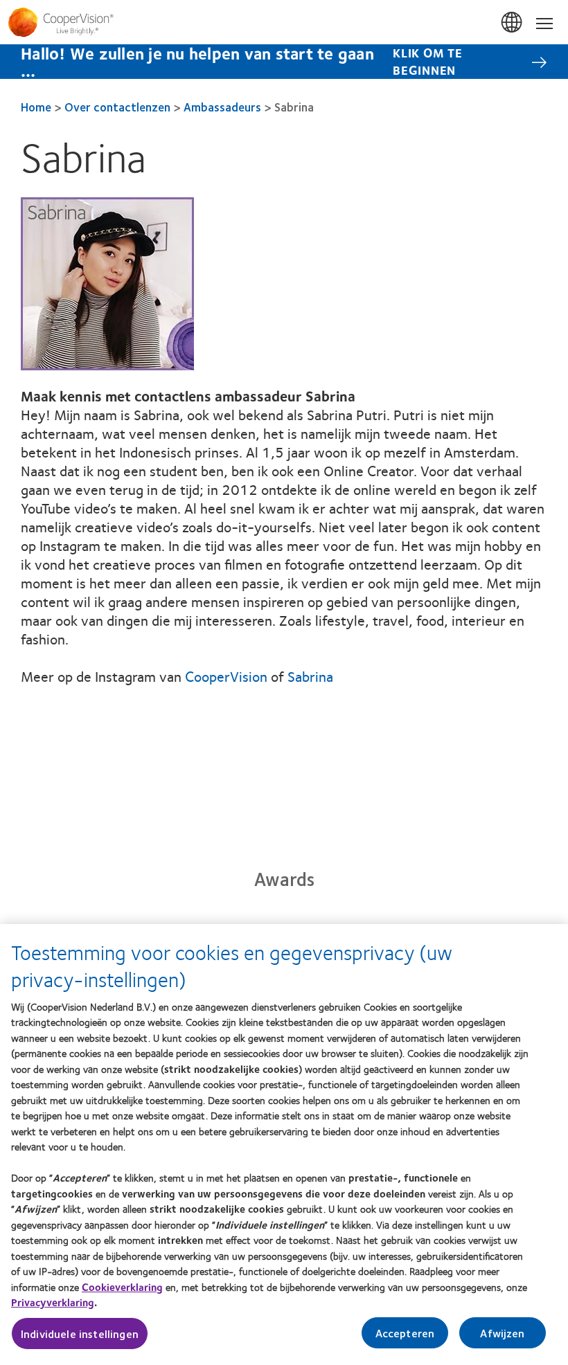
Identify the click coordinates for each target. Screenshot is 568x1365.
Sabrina (310, 676)
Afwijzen (502, 1332)
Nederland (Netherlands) (513, 23)
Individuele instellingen (80, 1333)
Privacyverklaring (52, 1302)
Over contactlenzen (117, 107)
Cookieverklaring (122, 1286)
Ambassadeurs (222, 107)
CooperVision (226, 676)
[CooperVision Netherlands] (284, 22)
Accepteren (405, 1332)
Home (36, 107)
